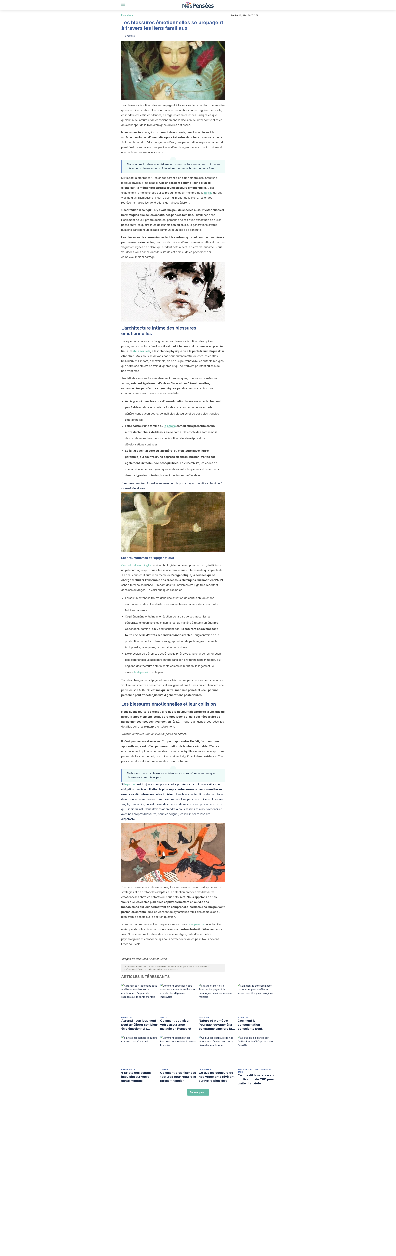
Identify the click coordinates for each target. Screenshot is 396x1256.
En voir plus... (198, 1092)
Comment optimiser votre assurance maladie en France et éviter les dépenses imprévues (175, 1025)
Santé (163, 1017)
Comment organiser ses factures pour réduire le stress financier (178, 1077)
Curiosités (205, 1069)
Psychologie (127, 15)
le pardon (130, 784)
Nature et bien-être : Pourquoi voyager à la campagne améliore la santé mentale (215, 1025)
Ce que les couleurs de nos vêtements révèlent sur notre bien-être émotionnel (217, 1077)
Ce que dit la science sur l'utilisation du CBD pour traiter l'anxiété (256, 1079)
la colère (170, 426)
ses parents (196, 924)
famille (208, 192)
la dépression (142, 672)
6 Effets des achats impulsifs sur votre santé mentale (136, 1077)
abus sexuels (141, 351)
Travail (164, 1069)
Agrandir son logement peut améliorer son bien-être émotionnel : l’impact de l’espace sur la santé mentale (139, 1025)
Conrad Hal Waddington (136, 565)
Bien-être (126, 1017)
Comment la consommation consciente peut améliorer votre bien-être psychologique (253, 1025)
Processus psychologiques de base (254, 1070)
